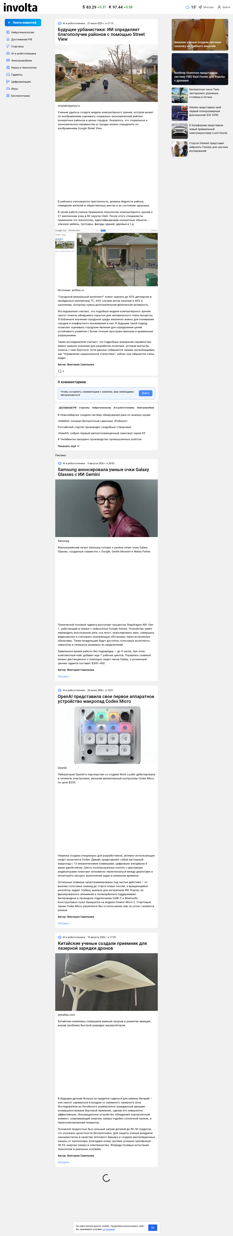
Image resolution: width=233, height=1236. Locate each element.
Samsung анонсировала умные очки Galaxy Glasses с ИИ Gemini (103, 472)
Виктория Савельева (80, 364)
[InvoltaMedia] (20, 7)
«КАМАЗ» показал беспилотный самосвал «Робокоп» (93, 421)
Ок (152, 1227)
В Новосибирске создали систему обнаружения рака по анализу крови (104, 414)
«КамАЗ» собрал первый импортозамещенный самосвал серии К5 (101, 433)
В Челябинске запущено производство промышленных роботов (100, 439)
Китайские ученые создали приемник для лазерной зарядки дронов (102, 946)
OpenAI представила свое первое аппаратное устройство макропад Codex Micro (106, 699)
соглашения (108, 1229)
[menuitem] (23, 32)
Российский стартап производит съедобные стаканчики (94, 427)
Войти (145, 393)
